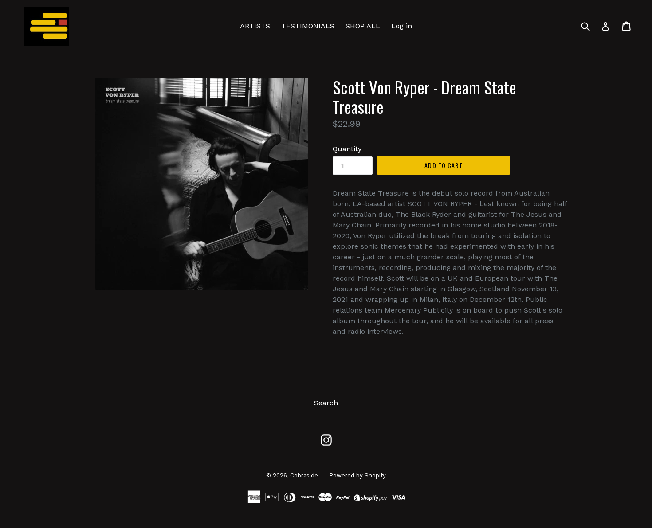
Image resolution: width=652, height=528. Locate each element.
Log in (401, 26)
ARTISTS (255, 26)
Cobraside (304, 475)
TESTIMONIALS (307, 26)
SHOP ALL (363, 26)
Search (326, 403)
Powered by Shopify (357, 475)
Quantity (347, 149)
